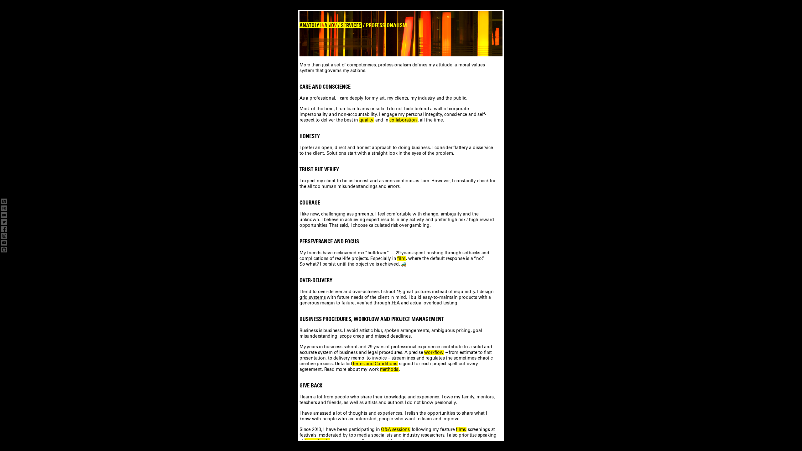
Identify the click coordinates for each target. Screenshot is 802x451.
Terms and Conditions (374, 363)
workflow (433, 352)
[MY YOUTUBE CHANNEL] (4, 243)
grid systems (312, 297)
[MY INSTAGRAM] (4, 236)
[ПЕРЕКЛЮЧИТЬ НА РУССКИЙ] (4, 215)
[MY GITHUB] (4, 250)
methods (389, 369)
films (461, 429)
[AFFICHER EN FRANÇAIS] (4, 208)
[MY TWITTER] (4, 222)
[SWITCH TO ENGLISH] (4, 202)
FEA (396, 302)
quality (366, 119)
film (401, 258)
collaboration (403, 119)
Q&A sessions (395, 429)
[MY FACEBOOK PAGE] (4, 229)
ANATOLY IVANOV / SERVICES (330, 25)
